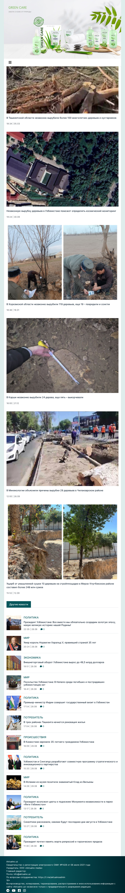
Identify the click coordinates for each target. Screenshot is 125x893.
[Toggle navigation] (10, 62)
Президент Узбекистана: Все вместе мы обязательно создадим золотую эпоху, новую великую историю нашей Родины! (70, 623)
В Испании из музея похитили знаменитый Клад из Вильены (58, 781)
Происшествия (35, 737)
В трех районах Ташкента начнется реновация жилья (54, 722)
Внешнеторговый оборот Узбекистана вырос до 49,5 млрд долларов (64, 662)
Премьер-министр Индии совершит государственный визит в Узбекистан (67, 702)
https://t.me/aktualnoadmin (51, 877)
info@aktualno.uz (22, 874)
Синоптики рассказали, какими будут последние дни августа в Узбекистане (68, 821)
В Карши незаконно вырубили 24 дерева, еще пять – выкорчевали (45, 397)
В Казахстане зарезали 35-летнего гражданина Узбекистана (59, 741)
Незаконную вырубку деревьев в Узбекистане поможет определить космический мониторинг (61, 211)
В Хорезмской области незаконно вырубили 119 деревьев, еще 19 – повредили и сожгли (58, 304)
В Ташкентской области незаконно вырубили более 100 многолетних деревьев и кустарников (61, 117)
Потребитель (33, 717)
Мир (26, 637)
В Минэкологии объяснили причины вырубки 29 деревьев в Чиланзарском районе (55, 490)
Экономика (32, 657)
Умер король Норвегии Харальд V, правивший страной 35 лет (60, 642)
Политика (31, 617)
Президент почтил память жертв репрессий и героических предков (63, 841)
